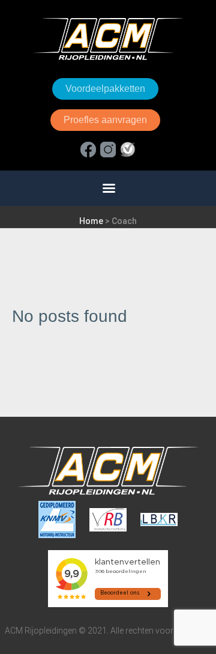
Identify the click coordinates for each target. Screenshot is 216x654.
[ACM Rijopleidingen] (108, 39)
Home (91, 221)
